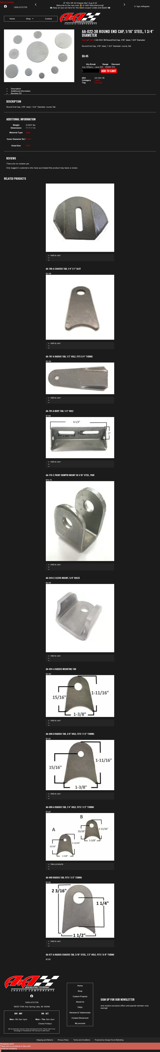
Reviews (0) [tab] (16, 93)
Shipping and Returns (45, 1040)
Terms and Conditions (81, 1040)
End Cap (98, 82)
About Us (80, 1002)
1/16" (28, 145)
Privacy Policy (63, 1040)
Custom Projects (80, 996)
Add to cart (108, 71)
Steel (28, 132)
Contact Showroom (80, 1018)
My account (80, 1023)
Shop (28, 19)
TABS (91, 40)
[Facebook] (5, 6)
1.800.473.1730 (20, 7)
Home (12, 19)
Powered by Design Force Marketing (109, 1040)
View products (56, 864)
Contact (48, 19)
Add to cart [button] (55, 255)
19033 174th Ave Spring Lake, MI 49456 (32, 1006)
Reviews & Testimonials (80, 1012)
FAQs (80, 1007)
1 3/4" (28, 139)
